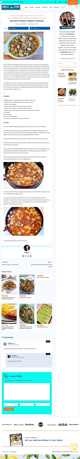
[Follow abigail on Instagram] (28, 256)
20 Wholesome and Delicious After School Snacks (41, 264)
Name (6, 404)
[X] (63, 2)
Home (40, 2)
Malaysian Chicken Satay (25, 297)
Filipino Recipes (26, 18)
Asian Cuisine (10, 18)
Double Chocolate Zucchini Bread (10, 263)
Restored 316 (75, 451)
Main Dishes (33, 18)
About (44, 2)
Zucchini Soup (71, 100)
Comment (7, 382)
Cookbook (44, 7)
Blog (47, 2)
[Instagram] (58, 2)
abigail (18, 24)
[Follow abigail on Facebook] (23, 256)
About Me (37, 7)
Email (22, 404)
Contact (51, 2)
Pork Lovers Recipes (42, 18)
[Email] (66, 2)
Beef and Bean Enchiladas (43, 277)
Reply (48, 341)
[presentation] (72, 76)
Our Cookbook (13, 451)
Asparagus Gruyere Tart (42, 327)
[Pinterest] (61, 2)
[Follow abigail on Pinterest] (30, 256)
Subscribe (56, 7)
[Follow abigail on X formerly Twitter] (25, 256)
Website (38, 404)
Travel (50, 7)
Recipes (32, 7)
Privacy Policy (5, 451)
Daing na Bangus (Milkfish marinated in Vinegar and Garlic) (8, 328)
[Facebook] (55, 2)
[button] (2, 296)
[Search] (74, 63)
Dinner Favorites (18, 18)
